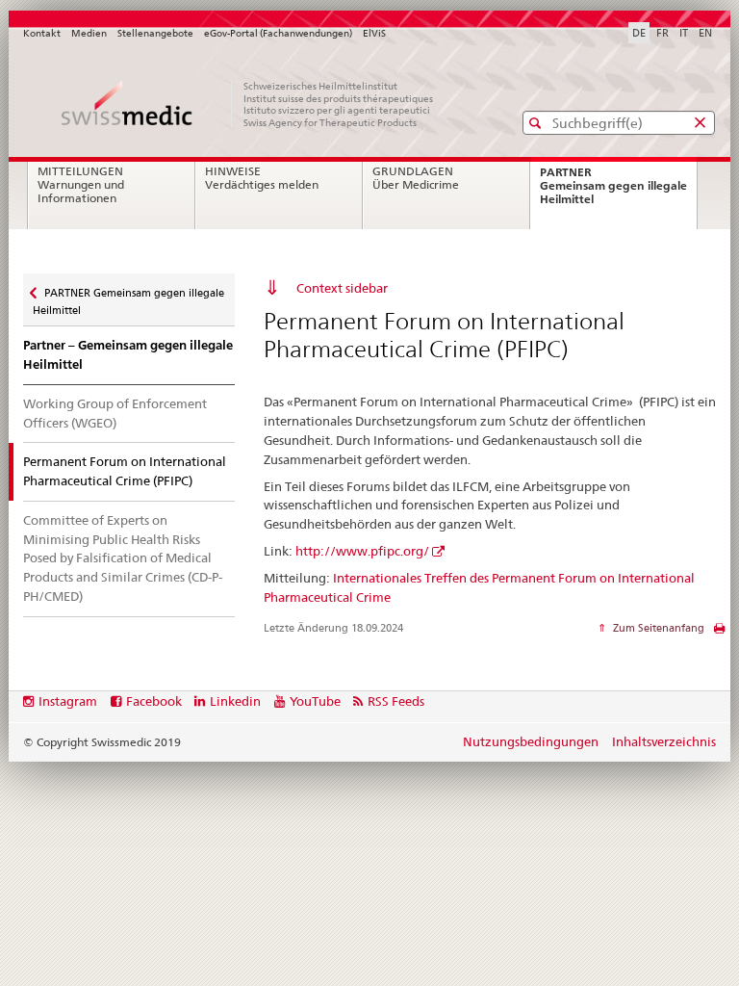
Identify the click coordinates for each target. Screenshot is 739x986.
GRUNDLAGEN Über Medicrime (415, 178)
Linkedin (235, 701)
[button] (537, 123)
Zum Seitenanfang (657, 628)
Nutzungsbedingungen (531, 741)
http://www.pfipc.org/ (362, 550)
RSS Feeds (396, 701)
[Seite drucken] (719, 633)
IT (683, 32)
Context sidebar (342, 288)
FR (662, 32)
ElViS (374, 33)
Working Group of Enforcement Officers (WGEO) (115, 413)
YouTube (315, 701)
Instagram (67, 701)
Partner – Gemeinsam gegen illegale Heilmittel (128, 355)
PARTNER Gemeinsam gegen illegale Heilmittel (613, 191)
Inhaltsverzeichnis (664, 741)
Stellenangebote (155, 33)
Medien (89, 33)
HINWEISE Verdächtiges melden (262, 178)
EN (705, 32)
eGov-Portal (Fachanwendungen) (278, 33)
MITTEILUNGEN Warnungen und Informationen (81, 184)
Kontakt (42, 33)
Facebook (154, 701)
